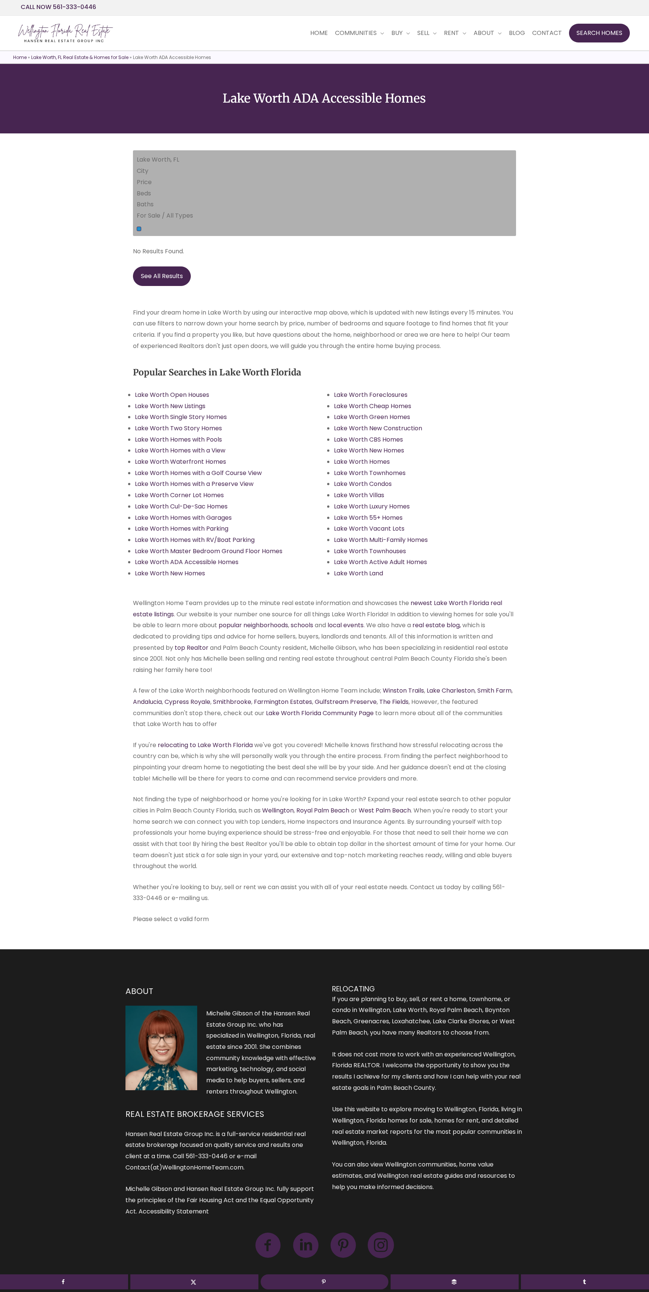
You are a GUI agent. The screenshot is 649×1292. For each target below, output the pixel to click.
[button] (599, 33)
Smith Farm (494, 690)
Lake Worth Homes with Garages (183, 517)
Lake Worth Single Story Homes (181, 417)
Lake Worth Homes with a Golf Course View (198, 473)
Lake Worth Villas (359, 495)
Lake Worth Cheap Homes (372, 406)
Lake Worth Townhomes (370, 473)
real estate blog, (436, 625)
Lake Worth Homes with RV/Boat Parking (195, 540)
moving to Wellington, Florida (455, 1109)
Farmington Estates (283, 701)
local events (346, 625)
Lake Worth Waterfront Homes (180, 461)
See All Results (162, 276)
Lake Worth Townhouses (370, 551)
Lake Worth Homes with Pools (178, 439)
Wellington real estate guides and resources (442, 1175)
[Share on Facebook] (64, 1281)
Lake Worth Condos (363, 484)
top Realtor (191, 647)
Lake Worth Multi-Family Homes (381, 540)
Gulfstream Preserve (346, 701)
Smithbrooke (232, 701)
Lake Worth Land (358, 573)
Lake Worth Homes (362, 461)
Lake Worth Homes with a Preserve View (194, 484)
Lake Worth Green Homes (372, 417)
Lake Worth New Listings (170, 406)
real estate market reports (372, 1131)
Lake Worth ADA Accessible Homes (186, 562)
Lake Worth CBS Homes (368, 439)
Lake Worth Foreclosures (371, 394)
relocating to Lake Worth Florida (205, 745)
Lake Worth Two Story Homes (178, 428)
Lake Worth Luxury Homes (372, 506)
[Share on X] (194, 1281)
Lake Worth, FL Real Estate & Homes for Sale (79, 57)
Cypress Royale (187, 701)
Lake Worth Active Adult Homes (380, 562)
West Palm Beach (385, 810)
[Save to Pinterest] (325, 1281)
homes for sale (410, 1120)
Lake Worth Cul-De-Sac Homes (181, 506)
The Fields (394, 701)
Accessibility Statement (174, 1211)
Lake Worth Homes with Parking (181, 528)
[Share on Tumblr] (585, 1281)
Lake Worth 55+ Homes (368, 517)
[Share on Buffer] (455, 1281)
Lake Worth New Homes (170, 573)
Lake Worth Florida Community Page (320, 713)
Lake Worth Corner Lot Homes (179, 495)
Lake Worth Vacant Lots (369, 528)
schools (302, 625)
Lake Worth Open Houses (172, 394)
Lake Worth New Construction (378, 428)
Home (20, 57)
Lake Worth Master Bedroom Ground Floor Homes (208, 551)
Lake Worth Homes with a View (180, 450)
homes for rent (456, 1120)
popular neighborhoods (253, 625)
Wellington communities (420, 1164)
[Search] (139, 229)
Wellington (278, 810)
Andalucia (147, 701)
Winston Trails (403, 690)
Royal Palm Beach (322, 810)
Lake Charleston (451, 690)
